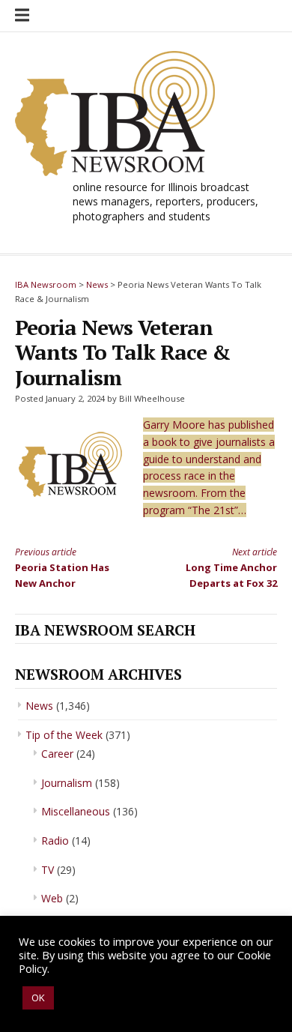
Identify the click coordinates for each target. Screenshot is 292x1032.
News (39, 705)
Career (57, 753)
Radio (55, 840)
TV (47, 870)
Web (52, 898)
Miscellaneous (75, 811)
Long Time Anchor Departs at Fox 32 (231, 567)
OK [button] (38, 997)
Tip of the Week (64, 735)
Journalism (66, 783)
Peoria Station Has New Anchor (62, 567)
